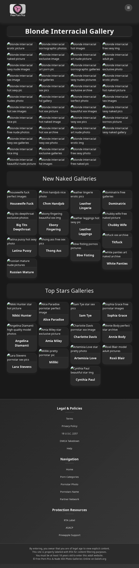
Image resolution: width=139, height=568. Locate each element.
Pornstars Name (69, 491)
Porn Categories (69, 476)
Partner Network (69, 499)
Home (69, 469)
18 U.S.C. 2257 (70, 433)
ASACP (69, 527)
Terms (69, 418)
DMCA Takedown (69, 441)
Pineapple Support (69, 535)
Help (69, 448)
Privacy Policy (69, 426)
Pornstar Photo (69, 484)
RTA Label (69, 520)
